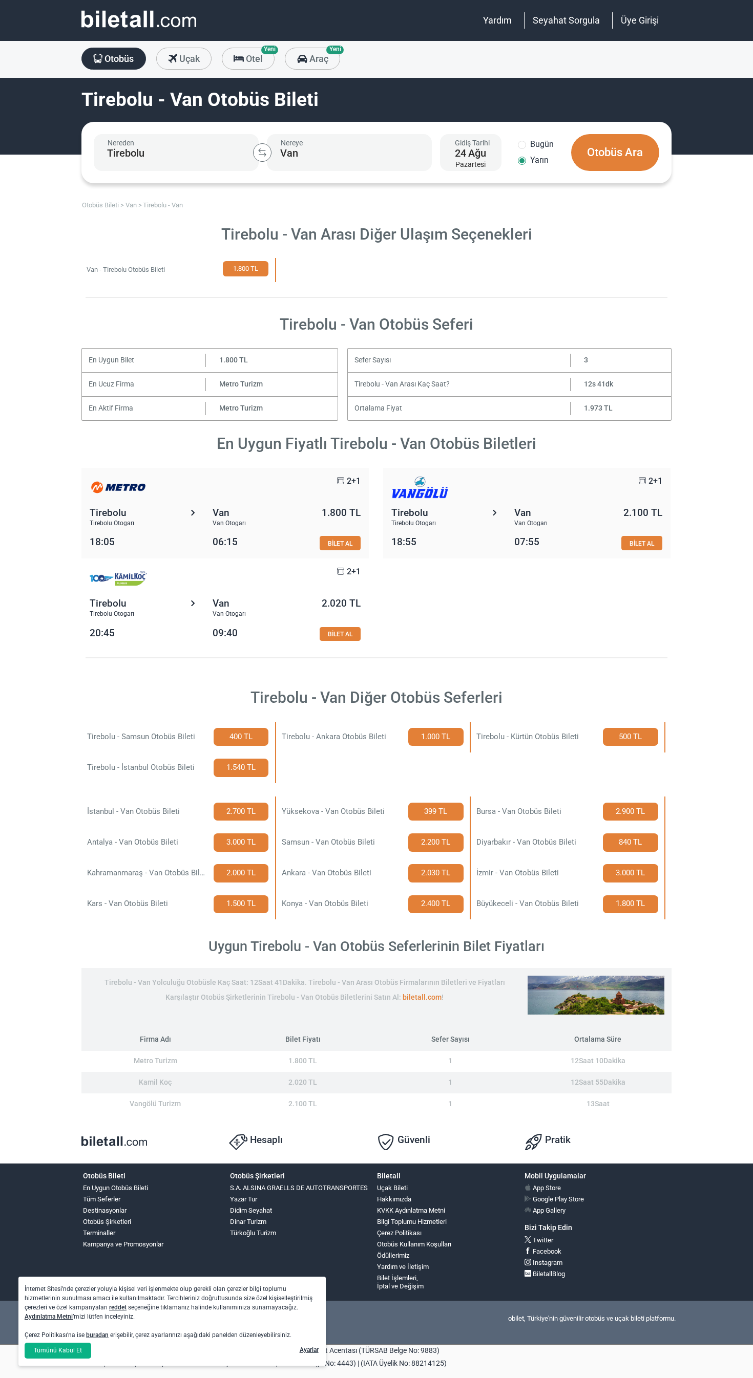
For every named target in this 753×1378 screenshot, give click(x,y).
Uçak (188, 58)
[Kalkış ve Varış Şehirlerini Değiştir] (262, 152)
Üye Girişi (640, 20)
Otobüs (118, 58)
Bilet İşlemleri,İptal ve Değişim (400, 1282)
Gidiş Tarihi (472, 143)
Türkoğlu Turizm (253, 1233)
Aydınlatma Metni (49, 1316)
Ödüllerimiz (393, 1255)
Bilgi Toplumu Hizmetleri (412, 1221)
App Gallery (548, 1210)
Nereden (121, 143)
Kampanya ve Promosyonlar (123, 1244)
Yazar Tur (243, 1199)
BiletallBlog (548, 1274)
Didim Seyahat (251, 1210)
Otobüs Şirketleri (107, 1221)
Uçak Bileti (392, 1188)
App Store (546, 1188)
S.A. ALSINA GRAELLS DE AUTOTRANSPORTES (299, 1188)
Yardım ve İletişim (403, 1267)
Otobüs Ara (615, 152)
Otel (259, 56)
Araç (323, 56)
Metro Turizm (241, 384)
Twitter (542, 1240)
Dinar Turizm (248, 1221)
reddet (118, 1307)
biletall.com (422, 997)
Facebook (546, 1251)
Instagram (546, 1262)
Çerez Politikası (399, 1233)
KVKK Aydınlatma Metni (411, 1210)
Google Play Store (557, 1199)
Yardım (497, 20)
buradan (97, 1335)
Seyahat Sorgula (566, 20)
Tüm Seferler (101, 1199)
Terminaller (99, 1233)
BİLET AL (340, 543)
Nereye (292, 143)
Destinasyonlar (105, 1210)
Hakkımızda (394, 1199)
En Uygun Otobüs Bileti (115, 1188)
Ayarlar (309, 1349)
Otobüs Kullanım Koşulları (414, 1244)
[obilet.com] (138, 28)
